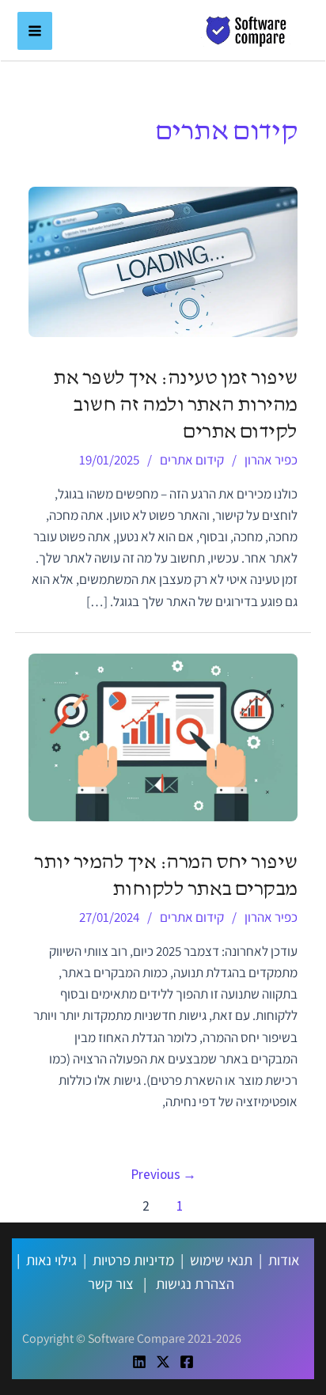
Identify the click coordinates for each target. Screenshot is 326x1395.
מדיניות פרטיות (133, 1259)
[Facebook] (187, 1362)
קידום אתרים (192, 459)
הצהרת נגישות (195, 1283)
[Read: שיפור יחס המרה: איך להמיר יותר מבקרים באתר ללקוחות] (163, 736)
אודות (283, 1259)
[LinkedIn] (139, 1362)
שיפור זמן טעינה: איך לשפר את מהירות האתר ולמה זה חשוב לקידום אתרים (175, 405)
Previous (163, 1174)
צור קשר (111, 1283)
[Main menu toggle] (34, 31)
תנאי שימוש (221, 1259)
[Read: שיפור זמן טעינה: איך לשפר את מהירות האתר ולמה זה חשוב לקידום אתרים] (163, 260)
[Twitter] (163, 1362)
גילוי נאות (51, 1259)
